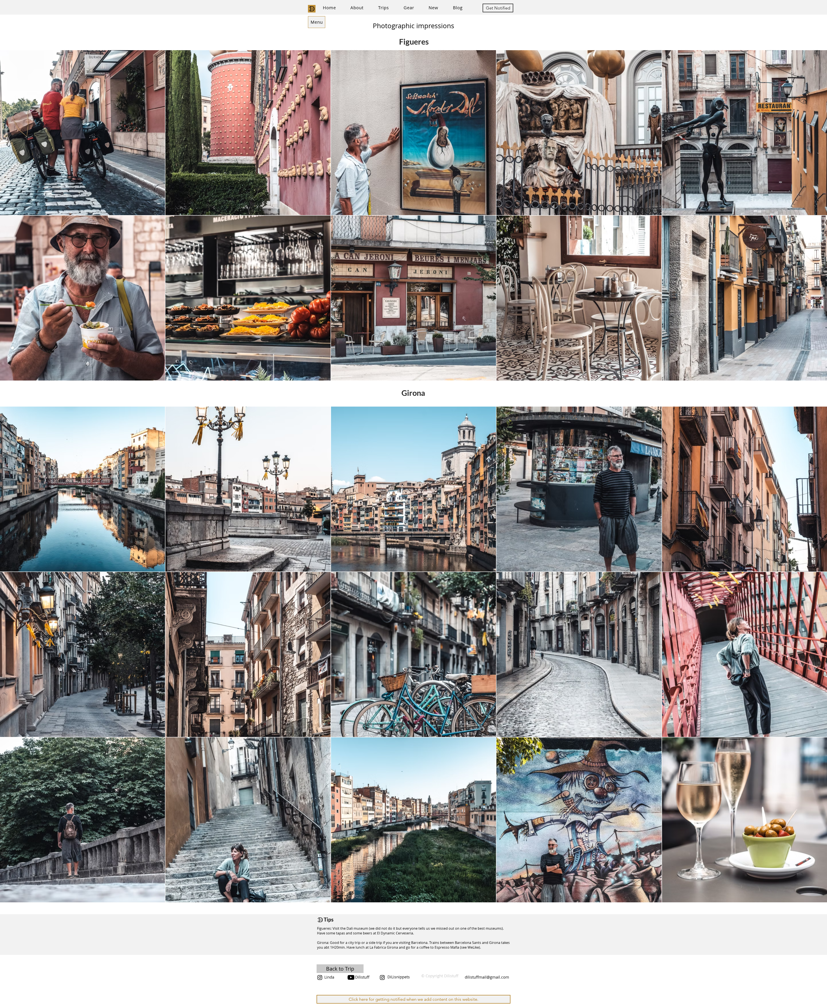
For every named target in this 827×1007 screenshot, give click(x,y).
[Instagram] (320, 977)
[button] (383, 7)
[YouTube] (351, 977)
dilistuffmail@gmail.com (487, 977)
